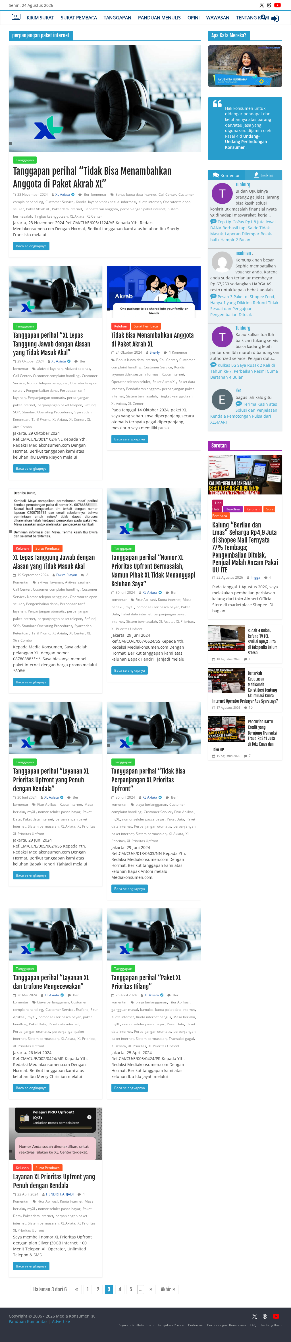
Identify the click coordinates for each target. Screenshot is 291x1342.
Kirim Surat (40, 18)
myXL (130, 607)
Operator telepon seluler (130, 381)
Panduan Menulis (159, 18)
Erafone (82, 1009)
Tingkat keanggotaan (51, 216)
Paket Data (175, 819)
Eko (238, 390)
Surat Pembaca (79, 18)
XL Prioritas (185, 621)
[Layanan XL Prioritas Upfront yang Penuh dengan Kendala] (55, 1134)
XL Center (94, 216)
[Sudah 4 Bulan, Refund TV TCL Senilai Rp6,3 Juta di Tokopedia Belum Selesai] (226, 628)
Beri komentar (95, 194)
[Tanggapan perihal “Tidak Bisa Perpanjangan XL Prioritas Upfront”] (154, 728)
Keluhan (120, 326)
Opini (193, 18)
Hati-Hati (217, 506)
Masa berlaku (184, 1017)
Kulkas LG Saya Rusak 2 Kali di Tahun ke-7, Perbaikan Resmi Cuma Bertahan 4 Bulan (244, 371)
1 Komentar (178, 352)
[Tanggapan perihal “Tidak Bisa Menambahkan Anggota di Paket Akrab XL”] (105, 98)
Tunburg (243, 184)
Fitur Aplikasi (146, 599)
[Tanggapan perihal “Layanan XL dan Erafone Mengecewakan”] (55, 934)
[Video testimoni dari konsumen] (245, 66)
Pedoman (195, 1325)
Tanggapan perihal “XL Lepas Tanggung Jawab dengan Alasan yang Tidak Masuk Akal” (51, 344)
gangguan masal (124, 1009)
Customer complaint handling (56, 375)
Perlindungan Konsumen (226, 1325)
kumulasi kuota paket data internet (167, 1009)
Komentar (230, 175)
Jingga (255, 577)
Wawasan (217, 18)
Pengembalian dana (42, 390)
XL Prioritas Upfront (126, 628)
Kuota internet (149, 201)
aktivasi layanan (50, 368)
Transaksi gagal (181, 1038)
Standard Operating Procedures (47, 412)
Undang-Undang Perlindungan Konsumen (246, 141)
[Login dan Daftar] (275, 18)
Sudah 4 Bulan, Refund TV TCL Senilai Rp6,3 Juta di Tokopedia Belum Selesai (262, 641)
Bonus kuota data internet (135, 194)
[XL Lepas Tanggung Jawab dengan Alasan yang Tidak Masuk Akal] (55, 514)
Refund (89, 405)
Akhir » (168, 1289)
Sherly (155, 352)
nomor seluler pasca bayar (157, 607)
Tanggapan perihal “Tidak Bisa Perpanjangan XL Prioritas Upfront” (148, 780)
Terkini (266, 175)
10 (251, 707)
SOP (16, 412)
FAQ (253, 1325)
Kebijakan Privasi (170, 1325)
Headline (233, 509)
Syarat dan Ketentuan (136, 1325)
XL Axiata (62, 194)
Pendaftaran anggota (101, 209)
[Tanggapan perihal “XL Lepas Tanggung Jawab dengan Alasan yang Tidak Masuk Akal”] (55, 292)
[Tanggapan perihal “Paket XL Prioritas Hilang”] (154, 934)
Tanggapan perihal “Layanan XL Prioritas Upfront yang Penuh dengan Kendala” (51, 780)
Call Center (167, 194)
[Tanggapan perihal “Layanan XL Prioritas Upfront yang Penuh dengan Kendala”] (55, 728)
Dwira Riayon (66, 574)
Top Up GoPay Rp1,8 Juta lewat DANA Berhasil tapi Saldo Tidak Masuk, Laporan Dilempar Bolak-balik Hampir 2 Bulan (243, 230)
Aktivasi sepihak (77, 368)
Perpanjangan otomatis (46, 397)
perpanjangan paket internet (142, 209)
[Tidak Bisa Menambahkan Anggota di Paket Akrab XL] (154, 292)
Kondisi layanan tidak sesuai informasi (106, 201)
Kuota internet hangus (153, 1017)
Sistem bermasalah (141, 396)
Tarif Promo (41, 419)
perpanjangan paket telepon (60, 405)
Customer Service (59, 201)
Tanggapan (117, 18)
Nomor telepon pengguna (47, 383)
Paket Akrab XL (38, 209)
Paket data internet (67, 209)
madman (243, 253)
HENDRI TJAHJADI (60, 1194)
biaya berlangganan (151, 804)
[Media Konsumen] (16, 17)
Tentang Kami (252, 18)
